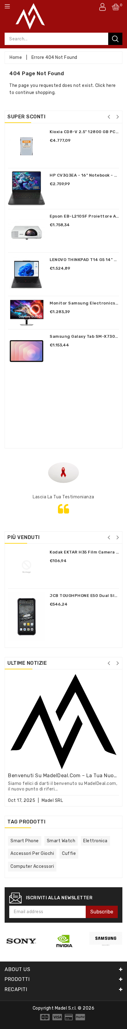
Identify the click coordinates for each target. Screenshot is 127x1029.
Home (16, 57)
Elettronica (95, 840)
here (111, 85)
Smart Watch (61, 840)
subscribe (101, 912)
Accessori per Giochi (32, 853)
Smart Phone (24, 840)
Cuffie (69, 853)
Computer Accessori (32, 866)
